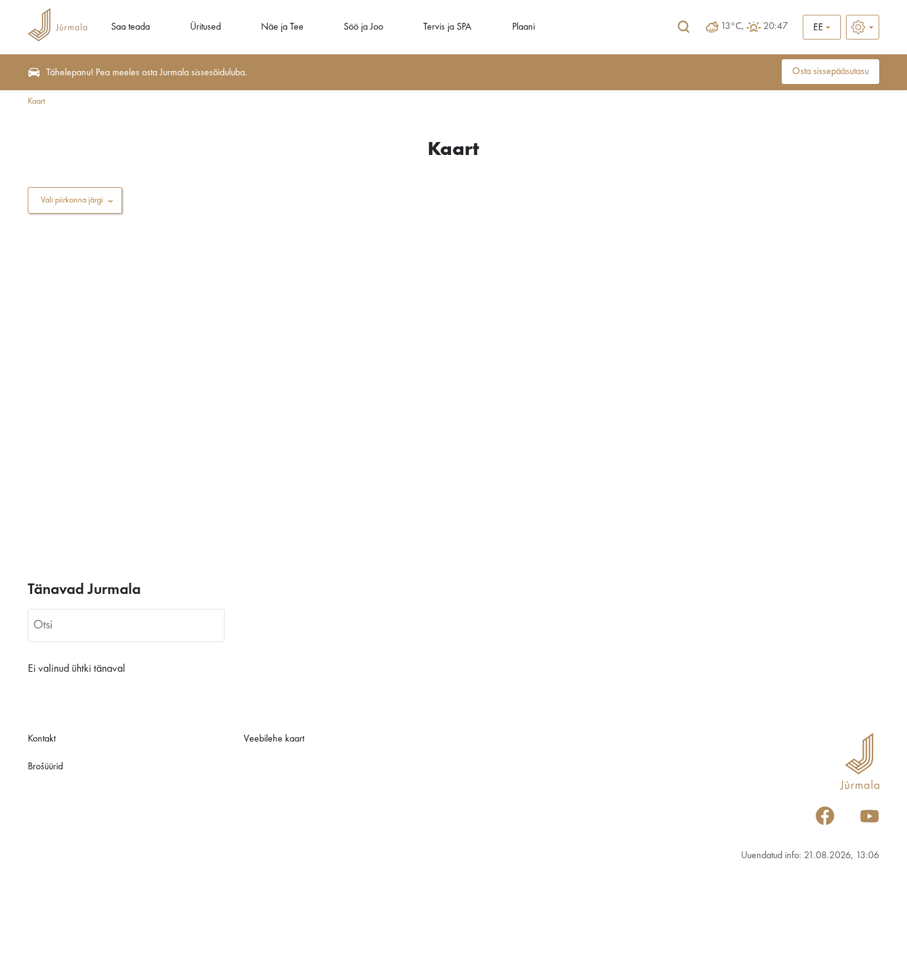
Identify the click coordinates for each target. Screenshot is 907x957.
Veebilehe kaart (274, 739)
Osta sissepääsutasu (830, 72)
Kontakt (42, 739)
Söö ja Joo (363, 27)
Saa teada (130, 27)
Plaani (523, 27)
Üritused (205, 27)
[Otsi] (684, 27)
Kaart (36, 101)
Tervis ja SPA (447, 27)
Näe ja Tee (282, 27)
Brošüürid (45, 767)
